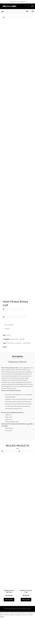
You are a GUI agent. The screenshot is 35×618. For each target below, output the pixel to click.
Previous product (27, 11)
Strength (21, 339)
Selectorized (14, 339)
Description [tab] (17, 356)
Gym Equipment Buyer (14, 609)
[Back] (2, 11)
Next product (32, 11)
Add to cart (9, 600)
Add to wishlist (9, 325)
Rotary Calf (18, 343)
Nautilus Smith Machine (9, 591)
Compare (7, 329)
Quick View (15, 458)
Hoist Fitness (10, 343)
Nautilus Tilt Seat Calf (26, 591)
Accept (2, 617)
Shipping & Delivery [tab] (17, 362)
